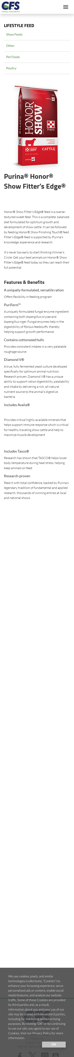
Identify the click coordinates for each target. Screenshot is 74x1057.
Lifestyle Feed (19, 26)
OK (54, 1044)
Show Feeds (14, 34)
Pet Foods (13, 57)
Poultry (11, 68)
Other (10, 46)
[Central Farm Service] (10, 7)
